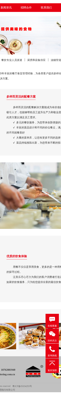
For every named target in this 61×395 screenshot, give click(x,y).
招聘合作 (26, 7)
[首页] (34, 371)
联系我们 (46, 7)
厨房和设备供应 (36, 60)
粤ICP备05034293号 (22, 386)
